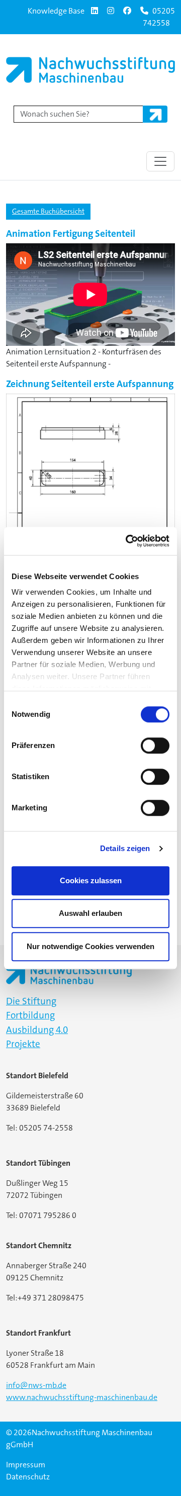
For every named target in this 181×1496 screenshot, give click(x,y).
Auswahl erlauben (90, 913)
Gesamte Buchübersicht (48, 211)
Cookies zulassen (91, 880)
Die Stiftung (31, 1001)
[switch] (155, 745)
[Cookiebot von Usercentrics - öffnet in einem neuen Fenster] (127, 540)
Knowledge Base (56, 11)
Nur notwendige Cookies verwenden (90, 946)
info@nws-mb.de (36, 1385)
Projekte (23, 1044)
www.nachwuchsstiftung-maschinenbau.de (81, 1397)
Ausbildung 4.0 (37, 1029)
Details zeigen (125, 848)
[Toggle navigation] (160, 161)
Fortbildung (30, 1015)
